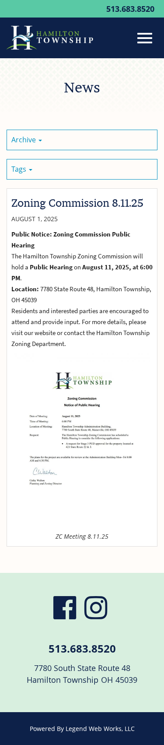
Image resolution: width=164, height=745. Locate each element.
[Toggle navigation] (144, 38)
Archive (24, 140)
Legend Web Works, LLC (100, 728)
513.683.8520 (130, 9)
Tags (19, 169)
